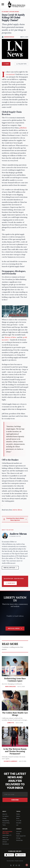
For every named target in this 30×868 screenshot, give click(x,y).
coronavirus (10, 74)
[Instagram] (19, 865)
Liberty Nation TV (6, 835)
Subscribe (15, 800)
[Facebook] (13, 865)
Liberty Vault (5, 839)
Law (17, 825)
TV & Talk (18, 820)
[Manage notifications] (27, 865)
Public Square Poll (20, 836)
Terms (4, 825)
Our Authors (5, 816)
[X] (11, 865)
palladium (23, 128)
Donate (18, 833)
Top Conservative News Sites (7, 832)
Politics (18, 814)
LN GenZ (4, 841)
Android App (19, 840)
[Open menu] (2, 4)
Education (18, 822)
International (5, 844)
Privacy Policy (6, 822)
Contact (4, 818)
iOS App (18, 838)
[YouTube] (16, 865)
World (17, 818)
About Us (4, 814)
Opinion (18, 816)
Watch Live (5, 837)
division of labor (10, 337)
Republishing (5, 820)
